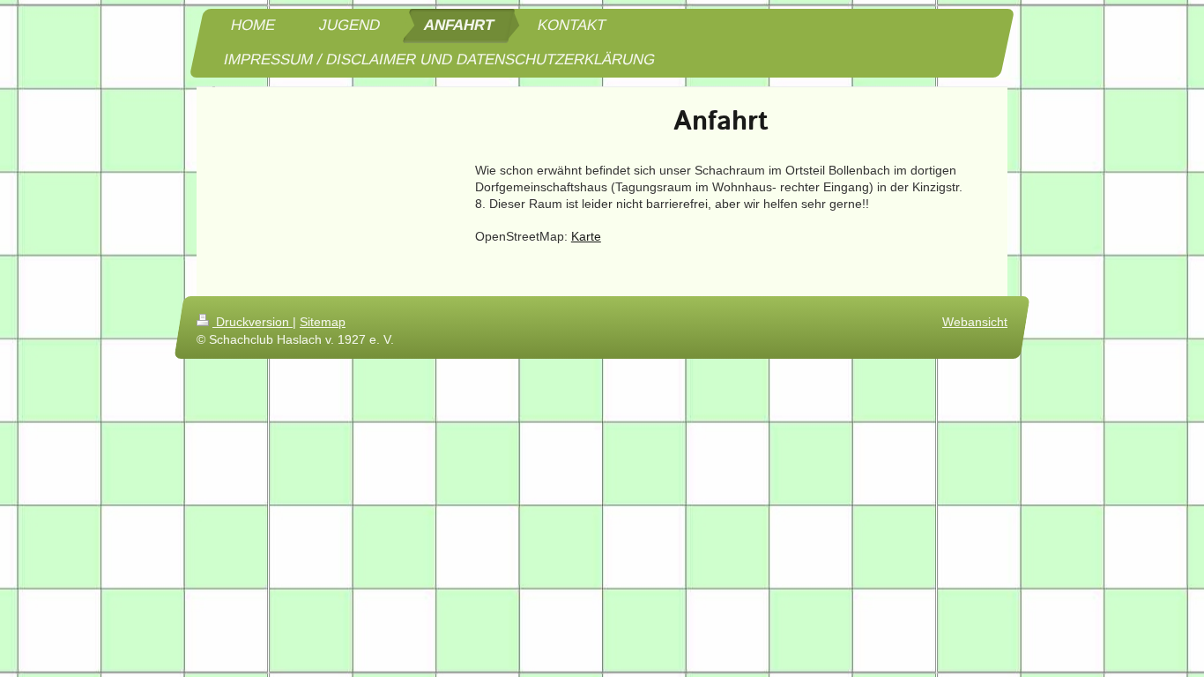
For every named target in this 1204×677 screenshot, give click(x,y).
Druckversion (252, 322)
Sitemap (323, 322)
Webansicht (974, 322)
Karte (586, 236)
